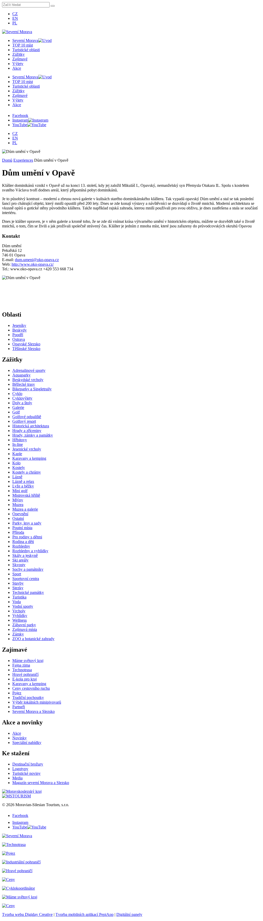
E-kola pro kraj (24, 679)
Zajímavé (19, 59)
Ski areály (20, 560)
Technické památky (28, 592)
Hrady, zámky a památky (32, 435)
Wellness (19, 620)
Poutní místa (22, 528)
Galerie (18, 407)
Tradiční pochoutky (28, 697)
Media (17, 778)
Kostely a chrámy (26, 472)
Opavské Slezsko (26, 344)
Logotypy (20, 769)
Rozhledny (21, 546)
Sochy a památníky (27, 569)
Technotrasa (22, 670)
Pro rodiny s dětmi (27, 537)
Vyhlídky (19, 615)
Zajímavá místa (24, 629)
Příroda (18, 532)
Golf (16, 412)
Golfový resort (24, 421)
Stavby (18, 583)
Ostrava (18, 339)
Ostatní (18, 518)
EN (15, 18)
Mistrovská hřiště (26, 495)
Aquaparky (21, 375)
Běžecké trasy (23, 384)
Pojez (16, 693)
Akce (16, 68)
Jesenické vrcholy (26, 449)
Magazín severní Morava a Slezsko (40, 782)
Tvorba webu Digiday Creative (27, 914)
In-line (17, 444)
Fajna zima (21, 665)
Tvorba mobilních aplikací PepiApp (84, 914)
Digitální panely (129, 914)
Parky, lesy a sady (26, 523)
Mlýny (17, 500)
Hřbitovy (19, 440)
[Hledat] (53, 6)
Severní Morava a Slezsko (33, 711)
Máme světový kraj (27, 660)
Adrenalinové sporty (28, 370)
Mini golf (19, 491)
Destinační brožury (27, 764)
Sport (16, 574)
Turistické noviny (26, 773)
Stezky (17, 588)
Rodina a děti (23, 541)
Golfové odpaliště (26, 417)
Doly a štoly (22, 403)
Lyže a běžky (23, 486)
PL (14, 23)
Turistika (19, 597)
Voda (16, 602)
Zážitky (18, 54)
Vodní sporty (22, 606)
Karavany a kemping (29, 458)
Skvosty (18, 565)
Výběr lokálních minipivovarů (36, 702)
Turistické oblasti (26, 50)
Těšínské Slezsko (26, 348)
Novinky (19, 738)
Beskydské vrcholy (27, 379)
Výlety (17, 63)
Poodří (17, 335)
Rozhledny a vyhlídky (30, 551)
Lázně (17, 477)
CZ (15, 14)
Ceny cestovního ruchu (31, 688)
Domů (7, 160)
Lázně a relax (23, 481)
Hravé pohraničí (25, 674)
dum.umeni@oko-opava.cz (37, 259)
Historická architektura (30, 426)
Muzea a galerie (25, 509)
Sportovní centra (25, 578)
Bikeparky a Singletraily (32, 389)
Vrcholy (18, 611)
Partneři (18, 707)
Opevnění (20, 514)
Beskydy (19, 330)
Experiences (23, 160)
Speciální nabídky (26, 742)
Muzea (17, 504)
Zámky (18, 634)
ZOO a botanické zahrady (33, 639)
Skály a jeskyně (25, 555)
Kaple (17, 454)
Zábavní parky (24, 625)
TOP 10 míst (22, 45)
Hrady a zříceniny (26, 430)
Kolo (16, 463)
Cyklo (17, 393)
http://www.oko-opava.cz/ (33, 264)
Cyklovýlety (22, 398)
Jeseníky (19, 325)
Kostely (18, 467)
